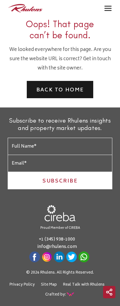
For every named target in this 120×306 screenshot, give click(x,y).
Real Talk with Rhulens (84, 285)
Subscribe (59, 181)
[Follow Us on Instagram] (47, 256)
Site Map (49, 285)
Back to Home (60, 90)
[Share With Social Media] (109, 292)
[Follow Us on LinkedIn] (59, 256)
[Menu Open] (108, 9)
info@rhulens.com (57, 247)
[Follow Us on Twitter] (71, 256)
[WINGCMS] (71, 294)
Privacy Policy (22, 285)
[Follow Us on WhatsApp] (83, 256)
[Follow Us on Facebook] (34, 256)
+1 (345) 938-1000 (57, 239)
